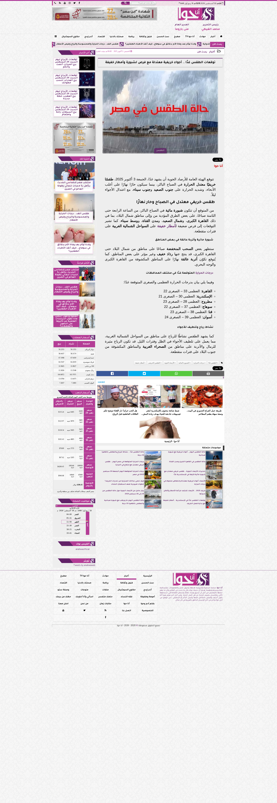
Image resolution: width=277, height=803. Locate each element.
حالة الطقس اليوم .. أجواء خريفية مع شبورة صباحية (186, 453)
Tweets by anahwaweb (84, 565)
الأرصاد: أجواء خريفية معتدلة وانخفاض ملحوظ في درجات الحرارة (184, 482)
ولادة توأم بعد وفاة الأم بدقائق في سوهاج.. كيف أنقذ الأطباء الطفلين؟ (197, 44)
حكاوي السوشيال (71, 37)
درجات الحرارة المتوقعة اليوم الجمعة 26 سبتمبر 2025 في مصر (123, 473)
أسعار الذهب (82, 393)
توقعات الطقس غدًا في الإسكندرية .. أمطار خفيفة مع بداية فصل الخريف (184, 502)
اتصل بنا (126, 611)
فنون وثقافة (145, 37)
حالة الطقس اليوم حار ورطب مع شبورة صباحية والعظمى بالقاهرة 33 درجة (124, 502)
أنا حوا (126, 604)
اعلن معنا (63, 604)
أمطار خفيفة (166, 226)
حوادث (202, 37)
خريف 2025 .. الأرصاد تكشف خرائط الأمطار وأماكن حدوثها (184, 492)
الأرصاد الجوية (169, 363)
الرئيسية (147, 576)
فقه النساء (126, 597)
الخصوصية (147, 611)
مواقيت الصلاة (81, 501)
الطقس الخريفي (154, 363)
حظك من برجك (63, 597)
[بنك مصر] (104, 14)
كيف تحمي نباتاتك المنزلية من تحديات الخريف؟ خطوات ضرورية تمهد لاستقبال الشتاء (124, 482)
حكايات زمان (105, 604)
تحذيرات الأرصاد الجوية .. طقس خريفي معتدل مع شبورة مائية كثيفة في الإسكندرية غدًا (184, 473)
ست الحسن (163, 37)
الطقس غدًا (212, 363)
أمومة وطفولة (147, 597)
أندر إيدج (89, 37)
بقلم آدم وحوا (148, 604)
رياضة (131, 37)
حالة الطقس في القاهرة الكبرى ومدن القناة (187, 462)
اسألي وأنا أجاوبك (84, 597)
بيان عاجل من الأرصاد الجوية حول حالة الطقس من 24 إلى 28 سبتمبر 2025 (123, 492)
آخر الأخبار (84, 53)
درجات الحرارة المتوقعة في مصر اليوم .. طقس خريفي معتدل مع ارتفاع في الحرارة (124, 463)
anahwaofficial (82, 549)
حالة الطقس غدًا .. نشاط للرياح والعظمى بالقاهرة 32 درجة (123, 453)
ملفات (105, 590)
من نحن (84, 604)
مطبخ (177, 37)
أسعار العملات (81, 337)
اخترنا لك (84, 159)
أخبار (213, 37)
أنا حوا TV (189, 37)
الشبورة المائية (184, 363)
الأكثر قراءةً (83, 263)
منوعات (84, 590)
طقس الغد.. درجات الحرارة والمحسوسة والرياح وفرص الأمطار (124, 44)
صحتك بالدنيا (116, 37)
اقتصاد (101, 37)
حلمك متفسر (106, 597)
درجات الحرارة (204, 273)
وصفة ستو (63, 590)
